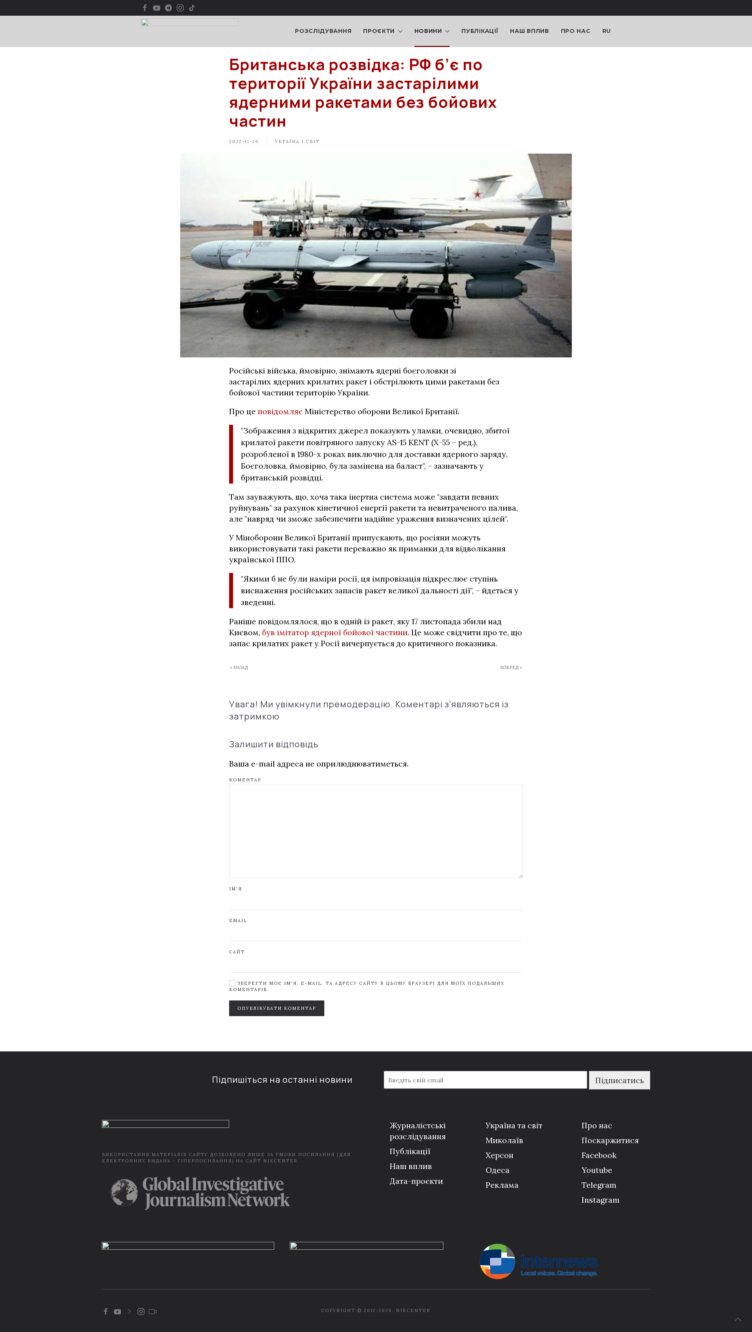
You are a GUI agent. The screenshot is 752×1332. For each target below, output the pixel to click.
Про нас (576, 30)
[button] (738, 1319)
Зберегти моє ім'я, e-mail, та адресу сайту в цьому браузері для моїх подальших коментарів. (366, 986)
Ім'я (235, 889)
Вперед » (511, 667)
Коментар (245, 780)
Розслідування (323, 30)
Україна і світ (297, 141)
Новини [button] (428, 30)
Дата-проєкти (416, 1181)
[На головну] (190, 31)
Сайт (237, 952)
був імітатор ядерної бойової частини (335, 632)
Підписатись (619, 1080)
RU (606, 30)
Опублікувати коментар (276, 1008)
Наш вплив (529, 30)
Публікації (479, 30)
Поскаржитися (610, 1140)
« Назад (239, 667)
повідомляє (280, 411)
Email (238, 920)
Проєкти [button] (379, 30)
